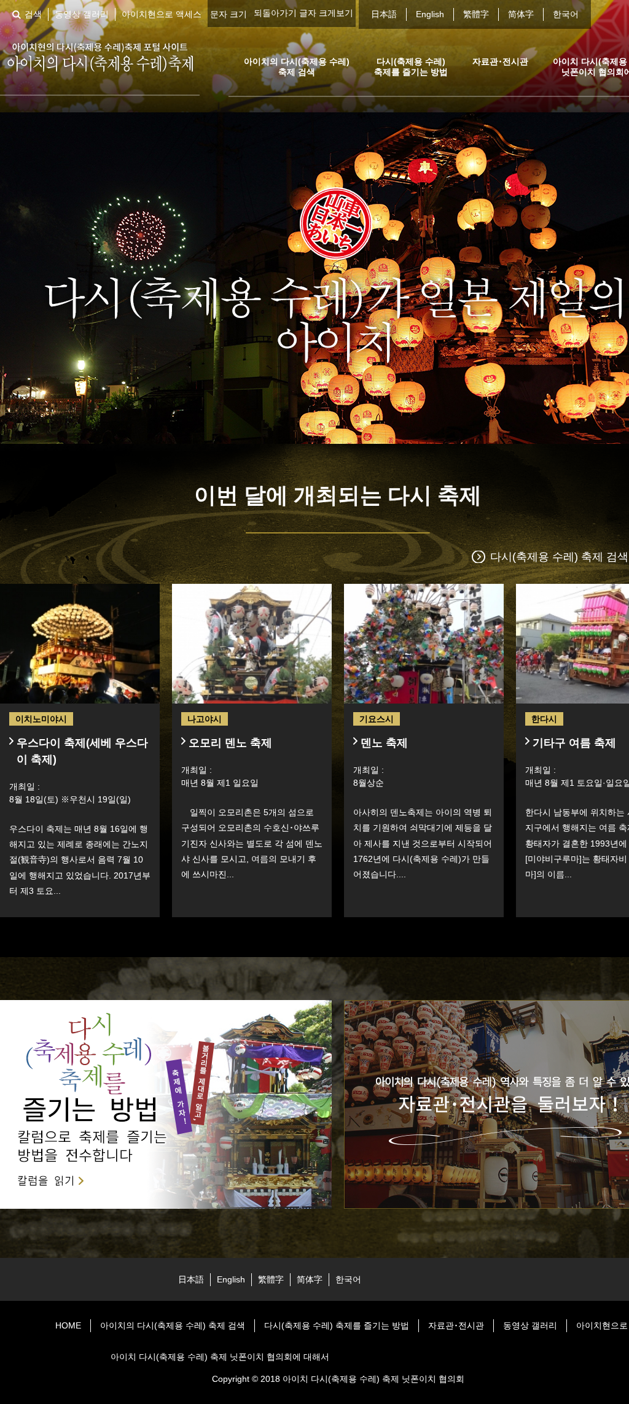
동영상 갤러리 (82, 14)
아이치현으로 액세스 (161, 14)
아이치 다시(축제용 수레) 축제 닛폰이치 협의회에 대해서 (220, 1357)
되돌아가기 (275, 13)
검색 (33, 14)
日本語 (384, 14)
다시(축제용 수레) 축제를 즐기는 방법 (411, 66)
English (430, 14)
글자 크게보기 (326, 13)
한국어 (566, 14)
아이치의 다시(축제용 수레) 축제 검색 (297, 66)
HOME (68, 1325)
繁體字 (476, 14)
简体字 (521, 14)
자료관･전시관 (500, 61)
